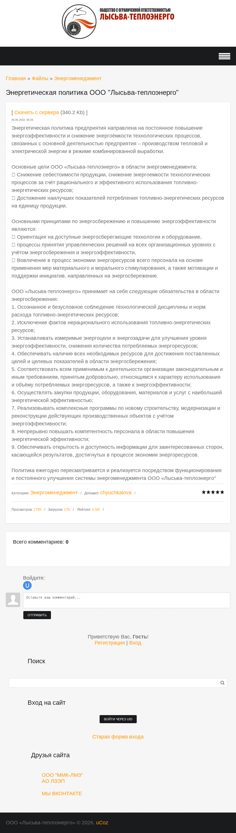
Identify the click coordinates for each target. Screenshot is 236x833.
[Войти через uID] (27, 585)
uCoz (102, 823)
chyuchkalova (116, 492)
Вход (135, 643)
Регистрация (110, 643)
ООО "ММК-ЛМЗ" (62, 775)
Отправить (37, 615)
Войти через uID (118, 719)
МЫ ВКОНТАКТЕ (62, 793)
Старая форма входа (118, 737)
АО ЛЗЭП (53, 781)
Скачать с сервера (36, 112)
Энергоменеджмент (78, 78)
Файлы (40, 78)
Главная (16, 78)
